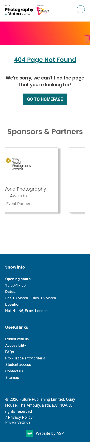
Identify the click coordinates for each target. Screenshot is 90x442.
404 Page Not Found (45, 60)
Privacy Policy (20, 417)
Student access (18, 364)
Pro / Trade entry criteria (25, 358)
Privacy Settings (17, 422)
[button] (81, 9)
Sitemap (12, 377)
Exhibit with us (17, 339)
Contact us (14, 371)
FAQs (9, 352)
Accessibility (15, 345)
